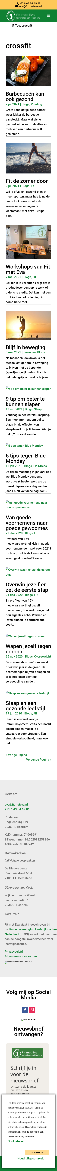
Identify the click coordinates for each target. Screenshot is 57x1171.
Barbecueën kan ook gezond (25, 96)
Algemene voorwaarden (21, 956)
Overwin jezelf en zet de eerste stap (27, 587)
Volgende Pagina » (38, 759)
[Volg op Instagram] (32, 1010)
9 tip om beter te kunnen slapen (25, 401)
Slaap (38, 409)
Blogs (25, 104)
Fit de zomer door (27, 181)
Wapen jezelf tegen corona (28, 649)
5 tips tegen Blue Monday (26, 458)
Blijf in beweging (25, 347)
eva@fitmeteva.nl (16, 804)
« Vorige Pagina (16, 755)
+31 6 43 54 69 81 (17, 809)
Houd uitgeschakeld (30, 1158)
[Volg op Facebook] (25, 1010)
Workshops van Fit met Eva (28, 269)
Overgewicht (42, 656)
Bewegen (29, 352)
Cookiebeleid (17, 1141)
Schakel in (37, 1152)
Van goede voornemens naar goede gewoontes (27, 522)
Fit (32, 186)
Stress (42, 466)
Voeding (36, 104)
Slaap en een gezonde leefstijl (25, 706)
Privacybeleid (14, 951)
